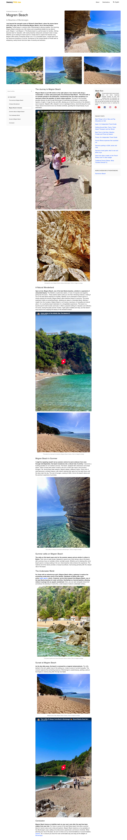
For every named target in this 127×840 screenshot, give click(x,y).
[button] (31, 91)
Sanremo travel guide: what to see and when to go (106, 151)
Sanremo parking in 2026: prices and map (106, 146)
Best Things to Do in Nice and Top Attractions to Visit (105, 120)
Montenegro (39, 835)
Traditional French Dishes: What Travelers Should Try (104, 161)
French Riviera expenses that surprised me (106, 141)
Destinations (106, 2)
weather (37, 833)
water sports (44, 578)
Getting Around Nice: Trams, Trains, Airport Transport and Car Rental (105, 128)
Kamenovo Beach (100, 173)
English (117, 2)
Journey (13, 2)
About (97, 2)
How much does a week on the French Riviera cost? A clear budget (106, 156)
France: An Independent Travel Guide (106, 137)
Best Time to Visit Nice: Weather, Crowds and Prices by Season (105, 133)
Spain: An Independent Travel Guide (105, 124)
